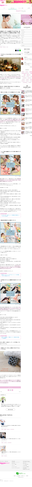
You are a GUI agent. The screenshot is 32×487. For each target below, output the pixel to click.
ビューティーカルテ (14, 466)
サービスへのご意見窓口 (26, 466)
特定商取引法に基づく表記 (26, 469)
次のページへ (10, 387)
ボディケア (6, 427)
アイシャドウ (23, 76)
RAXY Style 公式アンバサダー (25, 73)
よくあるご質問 (25, 465)
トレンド (28, 76)
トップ (0, 13)
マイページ (13, 465)
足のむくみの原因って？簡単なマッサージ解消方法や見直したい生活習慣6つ (11, 338)
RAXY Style (3, 13)
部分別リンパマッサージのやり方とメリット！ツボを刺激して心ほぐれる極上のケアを (11, 275)
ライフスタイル (12, 429)
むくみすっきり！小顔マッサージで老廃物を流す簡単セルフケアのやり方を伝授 (11, 216)
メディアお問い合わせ (25, 464)
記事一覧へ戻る (10, 409)
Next (19, 391)
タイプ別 (30, 82)
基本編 (5, 429)
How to (2, 429)
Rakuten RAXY (3, 5)
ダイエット (8, 429)
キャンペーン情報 (14, 464)
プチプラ (23, 79)
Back (1, 391)
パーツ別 (27, 79)
